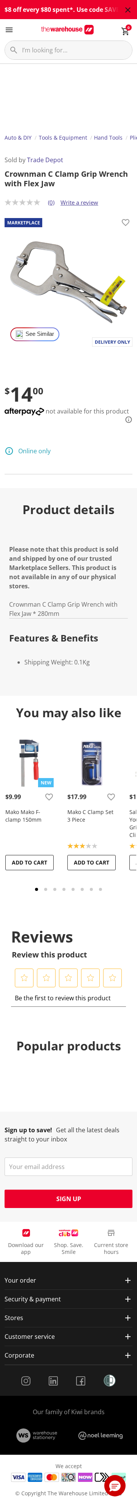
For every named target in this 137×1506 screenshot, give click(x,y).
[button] (24, 978)
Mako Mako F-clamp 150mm (23, 815)
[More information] (126, 419)
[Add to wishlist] (125, 224)
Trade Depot (45, 160)
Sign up (68, 1199)
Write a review (79, 202)
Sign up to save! (28, 1130)
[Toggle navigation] (9, 29)
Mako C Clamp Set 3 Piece (90, 815)
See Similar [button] (39, 334)
